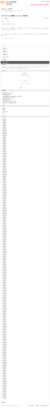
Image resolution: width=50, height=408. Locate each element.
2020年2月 (4, 246)
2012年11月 (5, 383)
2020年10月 (5, 233)
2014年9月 (4, 347)
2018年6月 (4, 278)
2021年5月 (4, 221)
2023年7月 (4, 179)
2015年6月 (4, 334)
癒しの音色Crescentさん (7, 99)
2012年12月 (5, 381)
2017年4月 (4, 301)
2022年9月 (4, 195)
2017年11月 (5, 290)
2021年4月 (4, 223)
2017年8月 (4, 295)
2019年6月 (4, 259)
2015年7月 (4, 332)
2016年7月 (4, 314)
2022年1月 (4, 208)
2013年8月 (4, 368)
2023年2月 (4, 187)
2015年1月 (4, 340)
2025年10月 (5, 135)
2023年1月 (4, 189)
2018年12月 (5, 269)
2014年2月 (4, 358)
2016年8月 (4, 313)
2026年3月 (4, 127)
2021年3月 (4, 225)
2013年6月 (4, 371)
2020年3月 (4, 244)
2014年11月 (5, 344)
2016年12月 (5, 308)
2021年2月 (4, 226)
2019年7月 (4, 257)
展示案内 (4, 108)
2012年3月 (4, 396)
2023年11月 (5, 172)
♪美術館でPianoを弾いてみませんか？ (9, 97)
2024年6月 (4, 161)
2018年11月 (5, 270)
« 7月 (21, 87)
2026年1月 (4, 130)
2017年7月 (4, 296)
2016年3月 (4, 319)
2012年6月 (4, 391)
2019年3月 (4, 264)
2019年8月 (4, 256)
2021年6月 (4, 220)
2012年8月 (4, 388)
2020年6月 (4, 239)
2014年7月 (4, 350)
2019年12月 (5, 249)
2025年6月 (4, 141)
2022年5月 (4, 202)
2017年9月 (4, 293)
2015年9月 (4, 329)
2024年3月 (4, 166)
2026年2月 (4, 128)
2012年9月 (4, 386)
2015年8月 (4, 331)
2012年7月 (4, 389)
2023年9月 (4, 176)
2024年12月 (5, 151)
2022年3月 (4, 205)
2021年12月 (5, 210)
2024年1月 (4, 169)
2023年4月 (4, 184)
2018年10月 (5, 272)
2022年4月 (4, 203)
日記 (3, 113)
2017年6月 (4, 298)
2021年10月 (5, 213)
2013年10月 (5, 365)
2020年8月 (4, 236)
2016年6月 (4, 316)
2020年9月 (4, 234)
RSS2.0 (4, 402)
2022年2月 (4, 207)
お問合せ (37, 405)
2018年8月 (4, 275)
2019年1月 (4, 267)
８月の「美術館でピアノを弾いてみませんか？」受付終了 (12, 96)
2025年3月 (4, 146)
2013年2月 (4, 378)
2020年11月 (5, 231)
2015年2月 (4, 339)
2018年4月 (4, 282)
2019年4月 (4, 262)
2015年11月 (5, 326)
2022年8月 (4, 197)
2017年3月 (4, 303)
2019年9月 (4, 254)
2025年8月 (4, 138)
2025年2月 (4, 148)
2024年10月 (5, 154)
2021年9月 (4, 215)
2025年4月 (4, 145)
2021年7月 (4, 218)
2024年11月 (5, 153)
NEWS (6, 18)
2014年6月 (4, 352)
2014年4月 (4, 355)
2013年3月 (4, 376)
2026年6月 (4, 122)
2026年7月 (4, 120)
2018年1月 (4, 287)
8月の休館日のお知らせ (6, 94)
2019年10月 (5, 252)
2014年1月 (4, 360)
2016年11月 (5, 309)
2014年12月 (5, 342)
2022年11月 (5, 192)
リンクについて (31, 405)
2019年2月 (4, 265)
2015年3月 (4, 337)
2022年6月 (4, 200)
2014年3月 (4, 357)
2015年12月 (5, 324)
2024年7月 (4, 159)
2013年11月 (5, 363)
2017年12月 (5, 288)
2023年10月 (5, 174)
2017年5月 (4, 300)
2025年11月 (5, 133)
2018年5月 (4, 280)
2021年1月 (4, 228)
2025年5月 (4, 143)
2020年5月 (4, 241)
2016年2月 (4, 321)
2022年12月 (5, 190)
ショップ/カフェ (5, 111)
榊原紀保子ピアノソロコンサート (8, 92)
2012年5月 (4, 393)
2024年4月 (4, 164)
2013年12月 (5, 362)
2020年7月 (4, 238)
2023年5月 (4, 182)
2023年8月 (4, 177)
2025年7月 (4, 140)
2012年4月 (4, 394)
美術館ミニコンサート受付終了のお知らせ (10, 102)
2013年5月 (4, 373)
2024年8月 (4, 158)
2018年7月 (4, 277)
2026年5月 (4, 123)
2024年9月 (4, 156)
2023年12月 (5, 171)
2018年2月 (4, 285)
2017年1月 (4, 306)
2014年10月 (5, 345)
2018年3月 (4, 283)
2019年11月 (5, 251)
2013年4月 (4, 375)
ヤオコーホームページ (44, 405)
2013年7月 (4, 370)
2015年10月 (5, 327)
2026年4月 (4, 125)
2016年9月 (4, 311)
